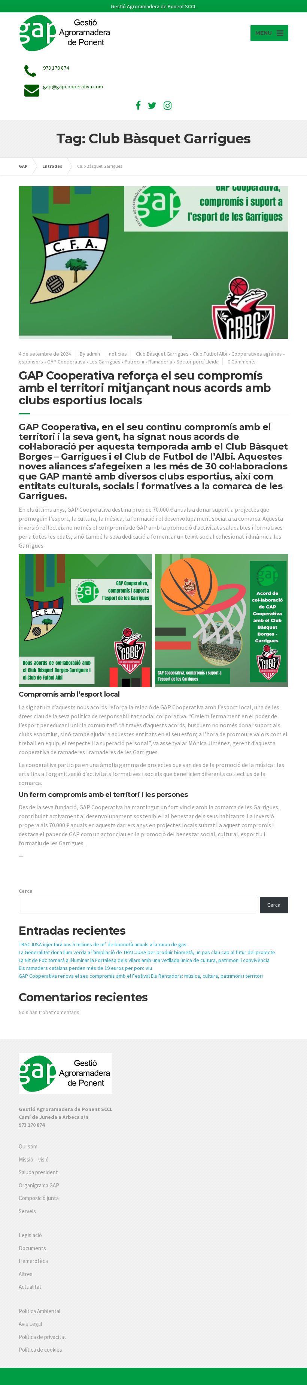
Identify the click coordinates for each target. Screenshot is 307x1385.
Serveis (27, 1211)
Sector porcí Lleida (197, 361)
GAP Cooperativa (66, 361)
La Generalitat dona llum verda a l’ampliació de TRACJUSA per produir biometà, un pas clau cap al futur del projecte (147, 952)
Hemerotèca (33, 1260)
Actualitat (30, 1286)
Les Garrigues (105, 361)
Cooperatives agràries (256, 353)
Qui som (28, 1146)
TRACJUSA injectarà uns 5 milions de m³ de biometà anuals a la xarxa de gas (102, 944)
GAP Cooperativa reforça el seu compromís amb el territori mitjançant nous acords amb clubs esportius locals (145, 388)
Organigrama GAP (39, 1185)
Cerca (26, 891)
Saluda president (38, 1172)
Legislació (30, 1235)
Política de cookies (40, 1349)
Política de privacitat (42, 1336)
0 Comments (242, 361)
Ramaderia (160, 361)
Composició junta (39, 1198)
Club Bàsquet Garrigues (162, 353)
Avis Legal (30, 1323)
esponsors (31, 361)
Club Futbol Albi (210, 353)
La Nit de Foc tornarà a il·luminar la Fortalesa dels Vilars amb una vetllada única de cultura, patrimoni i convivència (144, 960)
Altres (26, 1274)
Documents (32, 1248)
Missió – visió (34, 1159)
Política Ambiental (39, 1311)
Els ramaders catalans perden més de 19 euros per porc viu (85, 968)
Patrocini (134, 361)
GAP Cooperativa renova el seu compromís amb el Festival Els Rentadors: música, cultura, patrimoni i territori (141, 975)
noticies (118, 353)
